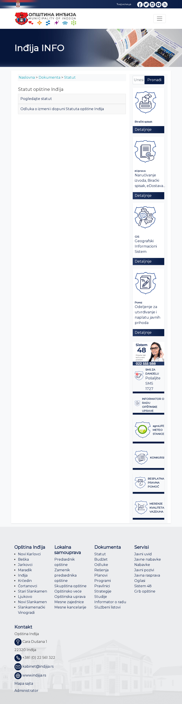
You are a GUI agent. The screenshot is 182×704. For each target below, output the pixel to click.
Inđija (23, 575)
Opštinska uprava (69, 597)
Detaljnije (143, 129)
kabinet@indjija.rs (37, 666)
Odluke (101, 565)
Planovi (100, 575)
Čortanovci (27, 586)
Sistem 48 (143, 586)
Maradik (25, 570)
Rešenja (101, 570)
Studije (100, 597)
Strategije (102, 591)
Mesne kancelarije (70, 607)
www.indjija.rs (34, 675)
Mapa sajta (23, 683)
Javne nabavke (147, 559)
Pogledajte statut (36, 99)
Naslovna (27, 77)
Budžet (101, 559)
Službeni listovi (107, 607)
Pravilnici (102, 586)
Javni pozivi (144, 570)
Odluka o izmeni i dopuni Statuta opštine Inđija (62, 109)
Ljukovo (25, 597)
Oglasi (139, 581)
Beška (23, 559)
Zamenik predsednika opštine (65, 575)
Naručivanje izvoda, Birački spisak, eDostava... (150, 180)
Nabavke (142, 565)
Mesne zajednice (69, 602)
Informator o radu (110, 602)
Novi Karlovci (29, 554)
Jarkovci (25, 565)
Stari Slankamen (32, 591)
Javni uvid (143, 554)
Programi (102, 581)
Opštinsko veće (68, 591)
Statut (70, 77)
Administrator (26, 690)
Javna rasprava (147, 575)
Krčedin (25, 581)
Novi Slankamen (32, 602)
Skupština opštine (70, 586)
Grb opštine (144, 591)
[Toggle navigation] (159, 18)
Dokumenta (49, 77)
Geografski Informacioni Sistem (146, 246)
